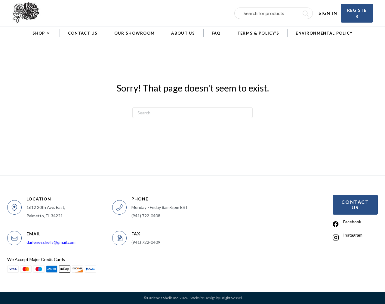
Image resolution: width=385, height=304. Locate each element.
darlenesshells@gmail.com (50, 242)
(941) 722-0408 (145, 215)
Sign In (328, 13)
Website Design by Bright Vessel (216, 298)
